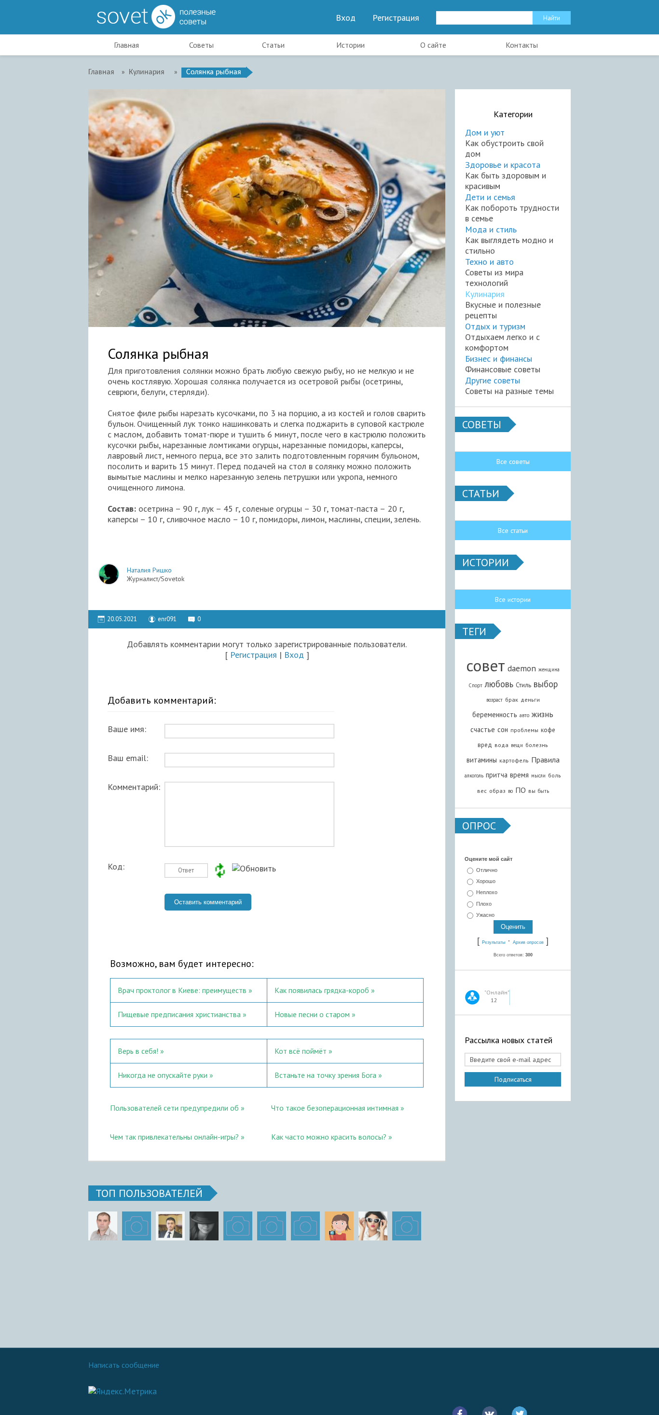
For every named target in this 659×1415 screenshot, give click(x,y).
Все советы (513, 461)
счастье (482, 729)
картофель (514, 760)
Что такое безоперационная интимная (335, 1108)
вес (482, 790)
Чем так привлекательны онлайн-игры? (174, 1137)
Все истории (513, 599)
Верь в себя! (138, 1051)
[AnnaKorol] (204, 1225)
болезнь (536, 744)
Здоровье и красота (502, 164)
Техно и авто (489, 261)
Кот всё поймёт (301, 1051)
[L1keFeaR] (305, 1225)
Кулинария (485, 293)
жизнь (542, 714)
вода (501, 744)
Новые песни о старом (312, 1014)
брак (511, 699)
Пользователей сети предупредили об (175, 1108)
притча (497, 774)
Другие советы (492, 380)
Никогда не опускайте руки (162, 1075)
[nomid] (170, 1225)
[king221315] (237, 1225)
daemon (522, 668)
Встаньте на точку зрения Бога (325, 1075)
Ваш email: (128, 758)
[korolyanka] (372, 1225)
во (510, 791)
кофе (548, 729)
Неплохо (486, 893)
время (519, 774)
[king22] (102, 1225)
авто (524, 715)
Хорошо (485, 881)
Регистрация (395, 18)
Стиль (523, 684)
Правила (545, 759)
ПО (520, 790)
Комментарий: (134, 787)
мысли (538, 775)
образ (497, 790)
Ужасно (485, 915)
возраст (494, 699)
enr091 (167, 619)
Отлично (486, 870)
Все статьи (513, 530)
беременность (494, 714)
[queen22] (339, 1225)
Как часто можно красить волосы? (328, 1137)
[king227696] (136, 1225)
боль (554, 775)
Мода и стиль (491, 229)
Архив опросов (528, 942)
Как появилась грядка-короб (322, 990)
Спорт (475, 685)
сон (502, 729)
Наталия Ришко (149, 570)
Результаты (493, 942)
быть (543, 791)
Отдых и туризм (495, 326)
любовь (499, 684)
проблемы (524, 730)
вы (531, 790)
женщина (549, 669)
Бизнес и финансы (498, 358)
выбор (546, 684)
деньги (530, 699)
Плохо (484, 904)
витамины (482, 759)
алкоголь (474, 775)
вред (485, 744)
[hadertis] (271, 1225)
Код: (116, 866)
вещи (517, 745)
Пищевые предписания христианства (179, 1014)
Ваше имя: (127, 729)
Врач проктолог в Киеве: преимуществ (182, 990)
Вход (346, 18)
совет (485, 665)
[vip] (406, 1225)
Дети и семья (490, 197)
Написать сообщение (123, 1365)
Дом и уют (485, 132)
